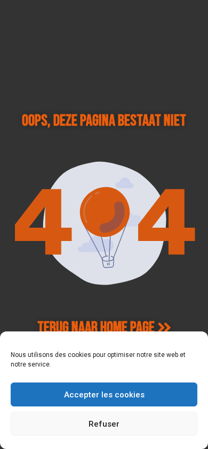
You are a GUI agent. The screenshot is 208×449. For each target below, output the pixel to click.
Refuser (104, 424)
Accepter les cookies (104, 395)
